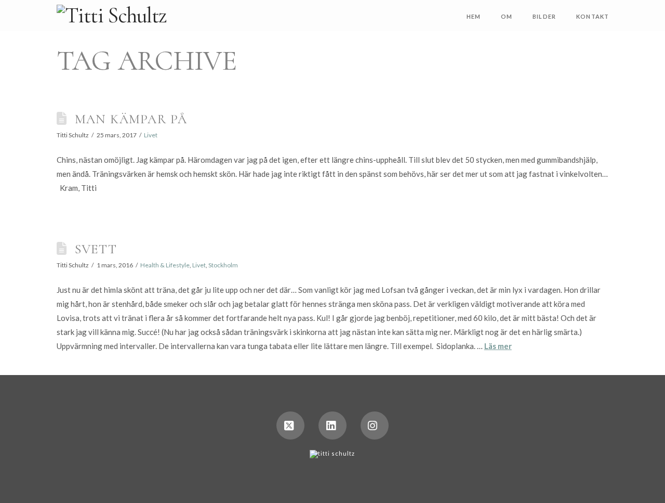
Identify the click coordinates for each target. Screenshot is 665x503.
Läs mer (498, 346)
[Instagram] (375, 425)
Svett (96, 249)
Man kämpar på (131, 119)
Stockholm (223, 265)
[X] (290, 425)
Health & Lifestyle (165, 265)
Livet (150, 135)
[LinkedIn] (332, 425)
